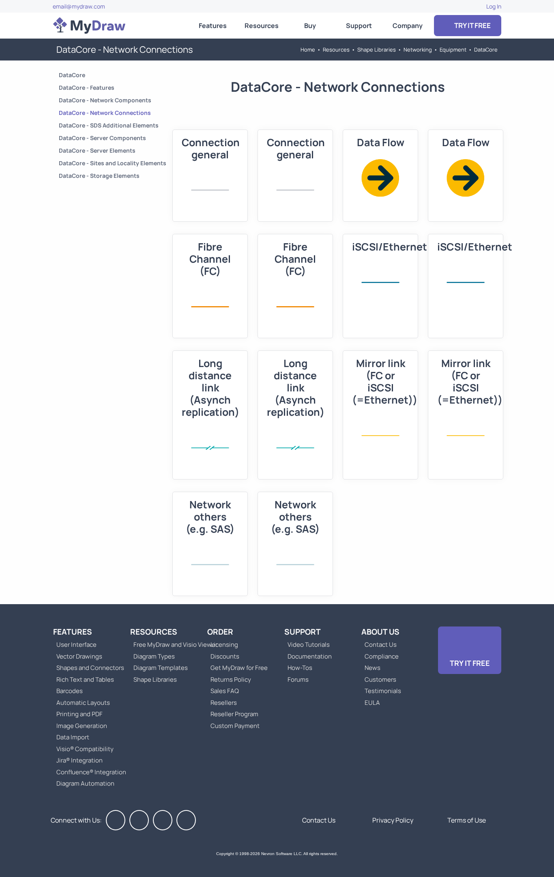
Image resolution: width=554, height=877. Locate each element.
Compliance (382, 656)
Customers (380, 679)
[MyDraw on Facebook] (115, 820)
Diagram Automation (85, 783)
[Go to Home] (89, 25)
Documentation (310, 656)
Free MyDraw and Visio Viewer (172, 644)
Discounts (224, 656)
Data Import (72, 737)
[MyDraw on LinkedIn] (162, 820)
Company (408, 25)
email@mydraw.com (79, 6)
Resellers (223, 702)
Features (213, 25)
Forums (298, 679)
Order (220, 631)
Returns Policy (230, 679)
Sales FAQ (224, 691)
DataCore (486, 49)
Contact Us (381, 644)
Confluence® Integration (91, 772)
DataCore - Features (86, 87)
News (372, 667)
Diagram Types (154, 656)
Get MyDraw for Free (239, 667)
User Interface (76, 644)
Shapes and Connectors (90, 667)
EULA (372, 702)
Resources (262, 25)
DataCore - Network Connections (105, 113)
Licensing (224, 644)
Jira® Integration (79, 760)
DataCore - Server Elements (97, 150)
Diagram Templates (160, 667)
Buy (310, 25)
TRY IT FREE (472, 25)
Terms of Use (466, 820)
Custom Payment (235, 725)
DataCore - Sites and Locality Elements (112, 163)
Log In (493, 6)
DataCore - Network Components (105, 100)
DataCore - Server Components (102, 138)
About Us (380, 631)
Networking (418, 49)
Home (308, 49)
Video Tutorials (309, 644)
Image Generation (81, 725)
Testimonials (383, 691)
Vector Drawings (79, 656)
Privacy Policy (392, 820)
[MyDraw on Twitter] (139, 820)
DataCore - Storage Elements (99, 175)
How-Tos (300, 667)
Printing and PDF (79, 714)
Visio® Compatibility (85, 749)
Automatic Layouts (83, 702)
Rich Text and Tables (85, 679)
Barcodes (69, 691)
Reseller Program (234, 714)
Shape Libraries (376, 49)
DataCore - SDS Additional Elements (109, 125)
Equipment (453, 49)
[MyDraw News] (186, 820)
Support (359, 25)
